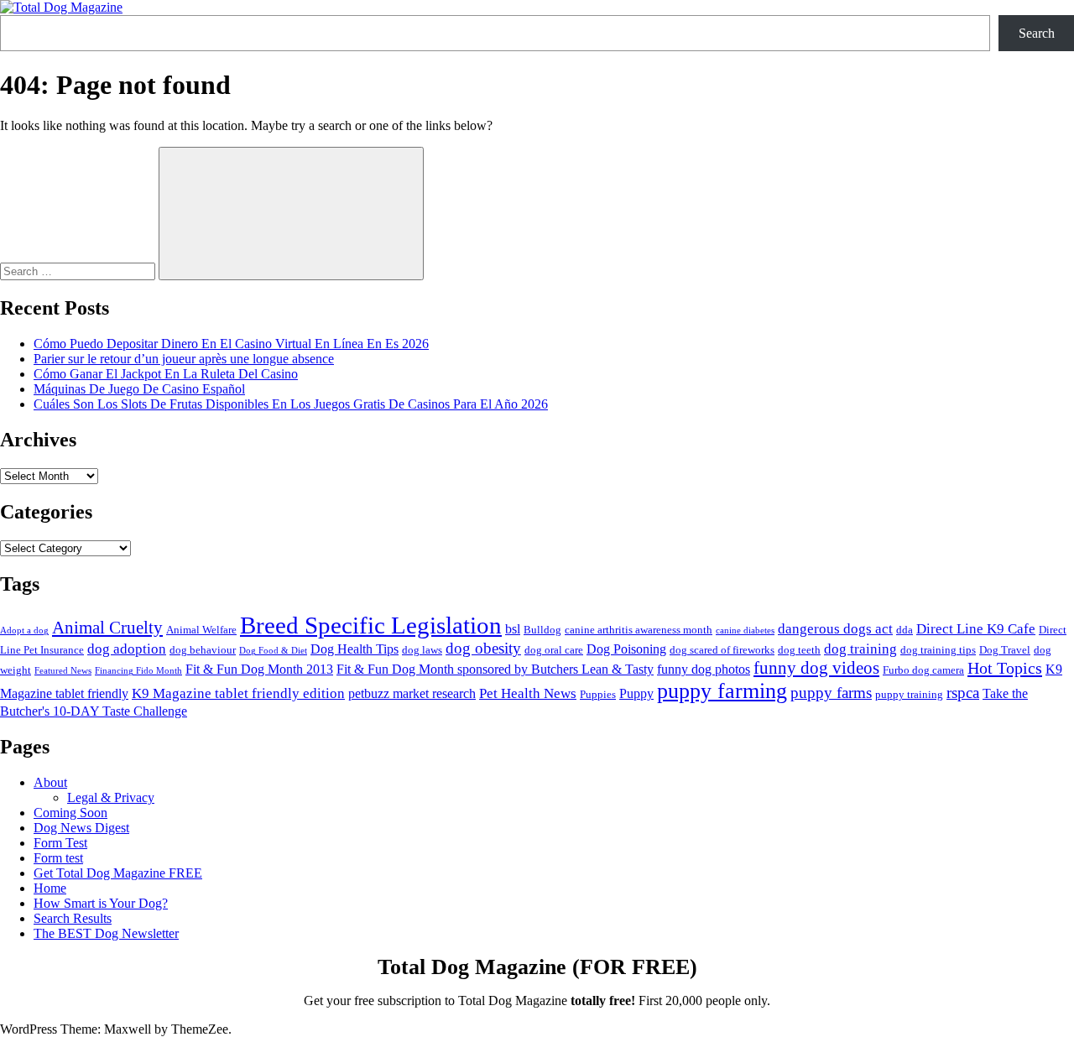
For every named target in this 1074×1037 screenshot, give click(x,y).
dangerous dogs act (835, 628)
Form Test (60, 843)
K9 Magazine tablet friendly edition (238, 693)
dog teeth (799, 650)
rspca (962, 692)
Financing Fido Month (138, 670)
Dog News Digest (81, 828)
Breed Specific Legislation (371, 625)
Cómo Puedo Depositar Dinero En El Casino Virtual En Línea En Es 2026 (231, 343)
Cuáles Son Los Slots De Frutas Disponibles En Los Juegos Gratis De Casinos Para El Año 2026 (291, 404)
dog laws (422, 650)
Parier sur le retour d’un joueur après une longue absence (184, 359)
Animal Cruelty (107, 628)
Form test (58, 858)
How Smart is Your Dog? (101, 903)
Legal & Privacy (110, 797)
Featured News (62, 670)
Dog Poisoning (626, 649)
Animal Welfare (201, 629)
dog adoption (126, 648)
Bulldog (542, 629)
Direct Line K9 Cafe (975, 628)
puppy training (909, 694)
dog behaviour (202, 650)
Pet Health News (527, 693)
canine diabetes (745, 630)
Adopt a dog (24, 630)
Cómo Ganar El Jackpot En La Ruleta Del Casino (166, 374)
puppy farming (722, 691)
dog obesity (483, 648)
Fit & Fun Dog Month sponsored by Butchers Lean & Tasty (495, 669)
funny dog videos (816, 668)
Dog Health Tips (354, 649)
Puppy (636, 693)
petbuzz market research (412, 693)
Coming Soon (70, 812)
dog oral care (553, 650)
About (50, 782)
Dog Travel (1004, 650)
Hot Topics (1004, 668)
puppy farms (831, 692)
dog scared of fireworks (722, 650)
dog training (860, 648)
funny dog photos (703, 669)
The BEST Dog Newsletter (106, 933)
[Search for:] (79, 270)
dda (904, 629)
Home (50, 888)
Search (1037, 33)
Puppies (598, 694)
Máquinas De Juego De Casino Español (139, 389)
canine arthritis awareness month (638, 629)
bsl (512, 629)
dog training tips (938, 650)
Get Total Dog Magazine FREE (118, 873)
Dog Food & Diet (273, 650)
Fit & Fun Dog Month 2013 (259, 669)
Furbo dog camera (923, 670)
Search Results (73, 918)
